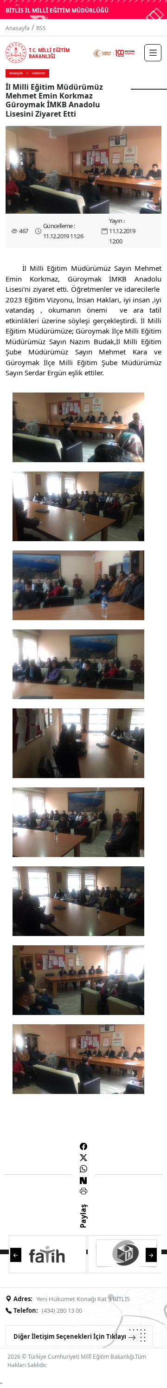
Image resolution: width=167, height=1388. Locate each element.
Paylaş (83, 1224)
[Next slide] (151, 1254)
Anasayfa (18, 28)
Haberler (38, 73)
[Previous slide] (15, 1254)
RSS (41, 28)
